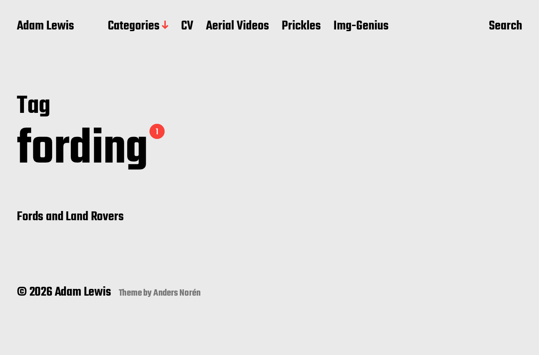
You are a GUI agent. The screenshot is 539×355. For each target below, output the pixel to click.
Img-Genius (361, 26)
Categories (134, 26)
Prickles (301, 26)
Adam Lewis (45, 26)
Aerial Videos (237, 26)
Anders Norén (177, 293)
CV (187, 26)
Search (505, 26)
